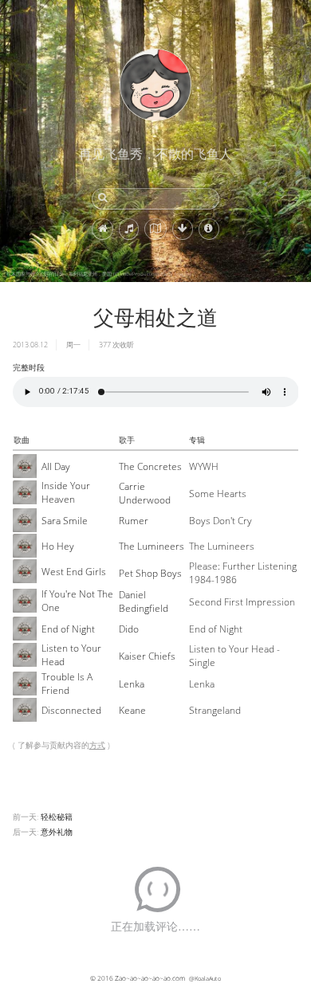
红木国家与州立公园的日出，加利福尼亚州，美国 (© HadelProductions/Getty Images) (98, 274)
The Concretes (150, 466)
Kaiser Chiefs (147, 656)
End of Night (68, 629)
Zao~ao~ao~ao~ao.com (150, 978)
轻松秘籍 (57, 816)
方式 (97, 744)
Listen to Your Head (71, 654)
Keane (132, 710)
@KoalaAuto (205, 978)
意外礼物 (57, 831)
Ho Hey (57, 546)
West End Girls (73, 571)
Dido (129, 629)
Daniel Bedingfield (143, 601)
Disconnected (71, 710)
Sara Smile (64, 520)
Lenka (131, 684)
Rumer (133, 520)
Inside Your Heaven (65, 492)
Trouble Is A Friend (67, 683)
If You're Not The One (77, 600)
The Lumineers (151, 546)
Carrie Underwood (145, 493)
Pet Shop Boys (150, 573)
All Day (55, 466)
